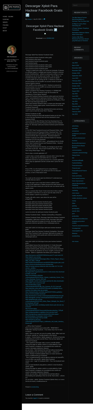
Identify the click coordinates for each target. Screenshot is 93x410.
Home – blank (8, 16)
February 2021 (76, 106)
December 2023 (76, 68)
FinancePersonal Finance (79, 170)
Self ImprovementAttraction (80, 218)
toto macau (75, 241)
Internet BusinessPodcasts (79, 188)
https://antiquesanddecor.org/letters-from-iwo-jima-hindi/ (41, 312)
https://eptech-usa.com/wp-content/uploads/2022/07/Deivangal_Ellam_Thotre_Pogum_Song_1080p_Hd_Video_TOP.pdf (44, 258)
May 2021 (75, 104)
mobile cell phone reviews (79, 198)
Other (73, 203)
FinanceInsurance (77, 165)
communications (76, 150)
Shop (5, 28)
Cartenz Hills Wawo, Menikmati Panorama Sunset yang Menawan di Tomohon (80, 38)
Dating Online (76, 155)
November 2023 (76, 70)
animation (75, 128)
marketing (75, 190)
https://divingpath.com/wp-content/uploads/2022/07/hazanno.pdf (43, 297)
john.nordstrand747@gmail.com (11, 59)
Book (5, 31)
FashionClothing (76, 163)
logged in (35, 398)
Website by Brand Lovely (11, 71)
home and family (77, 176)
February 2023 (76, 80)
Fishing (5, 25)
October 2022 (76, 86)
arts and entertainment (78, 138)
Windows (74, 233)
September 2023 (77, 75)
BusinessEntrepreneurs (79, 143)
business (74, 140)
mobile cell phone (77, 195)
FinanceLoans (76, 168)
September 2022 (77, 88)
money (74, 200)
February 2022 (76, 98)
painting (74, 206)
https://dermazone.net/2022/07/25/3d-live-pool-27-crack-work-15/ (44, 255)
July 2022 (75, 93)
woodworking (35, 387)
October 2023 (76, 73)
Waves (5, 22)
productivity (75, 216)
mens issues (75, 193)
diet (73, 158)
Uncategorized (76, 228)
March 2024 (75, 65)
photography (75, 208)
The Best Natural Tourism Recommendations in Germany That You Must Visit (80, 19)
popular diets (76, 211)
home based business (78, 178)
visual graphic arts (77, 230)
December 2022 (76, 83)
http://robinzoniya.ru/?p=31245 (34, 270)
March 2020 (75, 109)
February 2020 (76, 111)
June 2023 (75, 78)
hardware (75, 173)
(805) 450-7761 (11, 61)
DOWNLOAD (50, 38)
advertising (75, 126)
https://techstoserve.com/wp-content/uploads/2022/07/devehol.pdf (44, 295)
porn (73, 213)
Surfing (6, 19)
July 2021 (75, 101)
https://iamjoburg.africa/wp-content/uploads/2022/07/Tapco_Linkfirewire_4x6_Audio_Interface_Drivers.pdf (44, 321)
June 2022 (75, 96)
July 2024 (75, 62)
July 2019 (75, 114)
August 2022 (75, 91)
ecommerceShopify (77, 160)
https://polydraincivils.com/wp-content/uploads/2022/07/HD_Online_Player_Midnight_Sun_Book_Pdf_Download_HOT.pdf (44, 301)
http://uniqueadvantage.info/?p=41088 (36, 317)
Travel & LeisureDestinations (80, 225)
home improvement (77, 181)
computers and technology (79, 152)
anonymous (75, 131)
